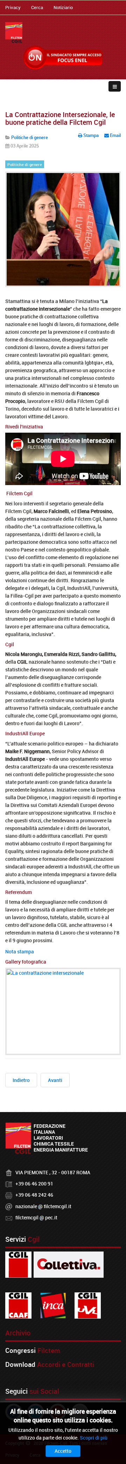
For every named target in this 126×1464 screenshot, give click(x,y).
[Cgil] (18, 1264)
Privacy (13, 7)
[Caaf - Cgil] (18, 1305)
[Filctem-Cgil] (13, 32)
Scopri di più (93, 1437)
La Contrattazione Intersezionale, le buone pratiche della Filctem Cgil (60, 118)
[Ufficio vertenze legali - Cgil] (88, 1305)
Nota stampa (19, 951)
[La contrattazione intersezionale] (63, 1011)
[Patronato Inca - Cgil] (53, 1305)
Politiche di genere (24, 164)
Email (115, 135)
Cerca (37, 7)
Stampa (91, 135)
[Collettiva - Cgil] (69, 1264)
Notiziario (63, 7)
